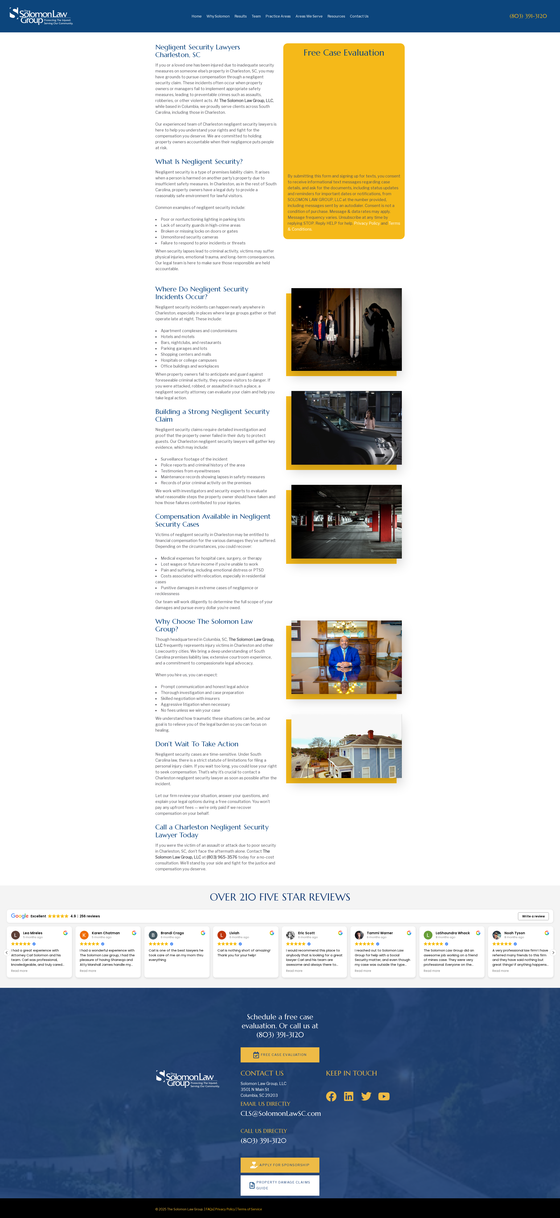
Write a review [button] (533, 916)
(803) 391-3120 (528, 16)
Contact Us (359, 16)
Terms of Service (249, 1209)
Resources (336, 16)
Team (256, 16)
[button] (553, 952)
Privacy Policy (367, 223)
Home (197, 16)
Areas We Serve (309, 16)
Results (240, 16)
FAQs (210, 1209)
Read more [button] (19, 971)
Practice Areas (278, 16)
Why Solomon (218, 16)
